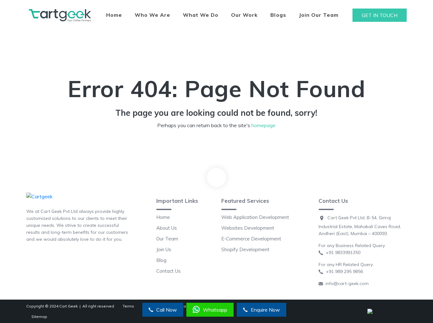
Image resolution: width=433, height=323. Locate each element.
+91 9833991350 (341, 252)
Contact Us (168, 271)
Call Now (166, 310)
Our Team (167, 239)
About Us (166, 228)
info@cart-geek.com (346, 283)
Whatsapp (215, 310)
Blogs (278, 15)
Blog (161, 260)
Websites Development (247, 228)
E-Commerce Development (251, 239)
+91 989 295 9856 (343, 271)
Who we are (152, 15)
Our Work (244, 15)
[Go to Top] (216, 177)
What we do (200, 15)
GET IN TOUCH (379, 15)
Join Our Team (319, 15)
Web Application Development (255, 217)
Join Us (163, 249)
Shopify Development (245, 249)
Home (114, 15)
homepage (263, 125)
